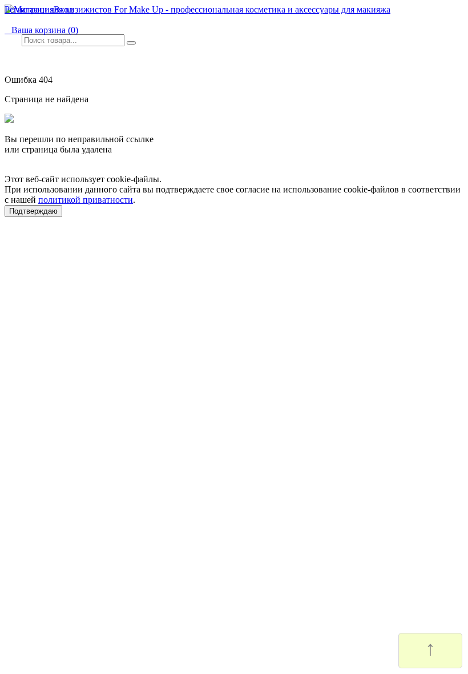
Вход (63, 9)
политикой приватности (85, 199)
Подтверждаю (33, 211)
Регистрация (29, 9)
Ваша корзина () (41, 30)
